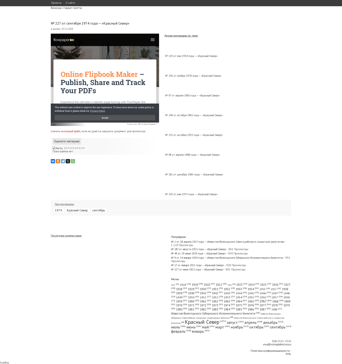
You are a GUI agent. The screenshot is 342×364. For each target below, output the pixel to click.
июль (178, 327)
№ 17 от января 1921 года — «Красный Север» (197, 265)
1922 (231, 285)
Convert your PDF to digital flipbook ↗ (142, 124)
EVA (274, 341)
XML (288, 354)
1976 (253, 305)
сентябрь (98, 210)
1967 (265, 301)
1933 (241, 289)
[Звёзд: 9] (82, 148)
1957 (277, 297)
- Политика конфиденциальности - (270, 350)
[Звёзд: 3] (69, 148)
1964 (241, 301)
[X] (68, 161)
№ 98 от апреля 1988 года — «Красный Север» (192, 154)
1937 (276, 289)
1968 (277, 301)
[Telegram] (63, 161)
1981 (193, 309)
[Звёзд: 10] (84, 148)
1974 (58, 210)
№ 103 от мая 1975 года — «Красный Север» (191, 194)
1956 (265, 297)
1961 (205, 301)
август (235, 322)
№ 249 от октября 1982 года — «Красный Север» (194, 115)
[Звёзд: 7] (77, 148)
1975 (241, 305)
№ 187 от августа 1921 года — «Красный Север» (198, 249)
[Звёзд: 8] (80, 148)
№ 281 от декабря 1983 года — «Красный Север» (194, 174)
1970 (181, 305)
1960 (193, 301)
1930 (205, 289)
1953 (229, 297)
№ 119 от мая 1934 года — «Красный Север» (191, 56)
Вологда (56, 8)
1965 (253, 301)
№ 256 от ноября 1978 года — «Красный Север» (193, 75)
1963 (229, 301)
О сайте (70, 2)
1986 (253, 309)
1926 (277, 285)
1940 (193, 293)
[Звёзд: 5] (73, 148)
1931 (217, 289)
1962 (217, 301)
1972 (205, 305)
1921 (221, 285)
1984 (229, 309)
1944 (241, 293)
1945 (253, 293)
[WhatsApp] (73, 161)
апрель (253, 322)
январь (201, 331)
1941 (205, 293)
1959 (181, 301)
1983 (217, 309)
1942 (217, 293)
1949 (181, 297)
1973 (217, 305)
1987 (265, 309)
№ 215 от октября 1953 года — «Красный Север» (194, 135)
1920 (209, 285)
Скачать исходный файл (65, 131)
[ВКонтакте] (53, 161)
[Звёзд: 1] (59, 148)
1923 (241, 285)
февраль (181, 331)
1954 (241, 297)
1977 (265, 305)
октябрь (259, 327)
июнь (193, 327)
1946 (265, 293)
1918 (185, 284)
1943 (229, 293)
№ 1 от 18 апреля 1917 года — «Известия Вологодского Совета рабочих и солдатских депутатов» (227, 241)
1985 (241, 309)
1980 (181, 309)
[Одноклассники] (58, 161)
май (208, 327)
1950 (193, 297)
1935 (265, 289)
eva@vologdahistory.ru (277, 344)
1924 (253, 285)
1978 (277, 305)
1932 (229, 289)
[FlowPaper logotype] (54, 125)
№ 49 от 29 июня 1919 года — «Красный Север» (198, 253)
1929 (193, 289)
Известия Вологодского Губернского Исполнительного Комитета (215, 313)
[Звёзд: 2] (67, 148)
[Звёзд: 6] (75, 148)
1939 (181, 293)
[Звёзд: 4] (71, 148)
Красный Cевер (77, 210)
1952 (217, 297)
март (222, 327)
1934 (253, 289)
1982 (205, 309)
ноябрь (240, 327)
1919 (197, 285)
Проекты (56, 2)
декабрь (273, 322)
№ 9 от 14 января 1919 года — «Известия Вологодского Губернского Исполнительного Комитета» (227, 257)
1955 (253, 297)
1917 (175, 285)
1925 (265, 285)
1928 (181, 289)
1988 (276, 309)
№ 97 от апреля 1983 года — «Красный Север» (192, 95)
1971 (193, 305)
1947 (277, 293)
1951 (205, 297)
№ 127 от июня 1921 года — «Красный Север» (197, 269)
